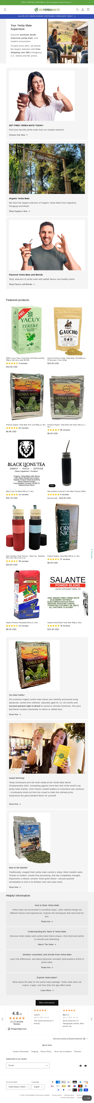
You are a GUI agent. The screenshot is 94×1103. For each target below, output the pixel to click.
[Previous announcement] (4, 2)
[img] (17, 1018)
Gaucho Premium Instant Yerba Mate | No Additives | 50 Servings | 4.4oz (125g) (66, 359)
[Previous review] (2, 1019)
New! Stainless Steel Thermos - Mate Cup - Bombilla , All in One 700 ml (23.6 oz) (26, 557)
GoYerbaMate (30, 1095)
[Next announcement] (89, 2)
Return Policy (46, 1051)
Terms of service (82, 1095)
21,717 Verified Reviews (17, 1023)
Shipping (34, 1051)
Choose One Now (17, 135)
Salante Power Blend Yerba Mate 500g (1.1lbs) (64, 622)
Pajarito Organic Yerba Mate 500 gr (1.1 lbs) (63, 556)
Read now (45, 921)
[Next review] (91, 1019)
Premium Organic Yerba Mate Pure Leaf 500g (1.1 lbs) (26, 425)
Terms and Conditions (63, 1051)
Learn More (46, 990)
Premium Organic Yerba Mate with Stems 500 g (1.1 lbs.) (66, 426)
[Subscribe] (46, 1065)
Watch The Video (46, 944)
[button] (5, 9)
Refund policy (69, 1095)
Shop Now (13, 714)
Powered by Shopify (43, 1095)
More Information (47, 1003)
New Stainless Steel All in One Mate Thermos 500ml (66, 491)
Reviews (77, 1051)
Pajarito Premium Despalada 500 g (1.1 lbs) (22, 622)
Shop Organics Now (18, 211)
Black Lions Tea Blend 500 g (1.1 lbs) (19, 491)
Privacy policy (57, 1095)
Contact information (68, 1097)
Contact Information (21, 1051)
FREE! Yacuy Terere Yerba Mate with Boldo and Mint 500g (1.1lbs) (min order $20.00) (25, 359)
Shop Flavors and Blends (20, 284)
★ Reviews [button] (92, 554)
